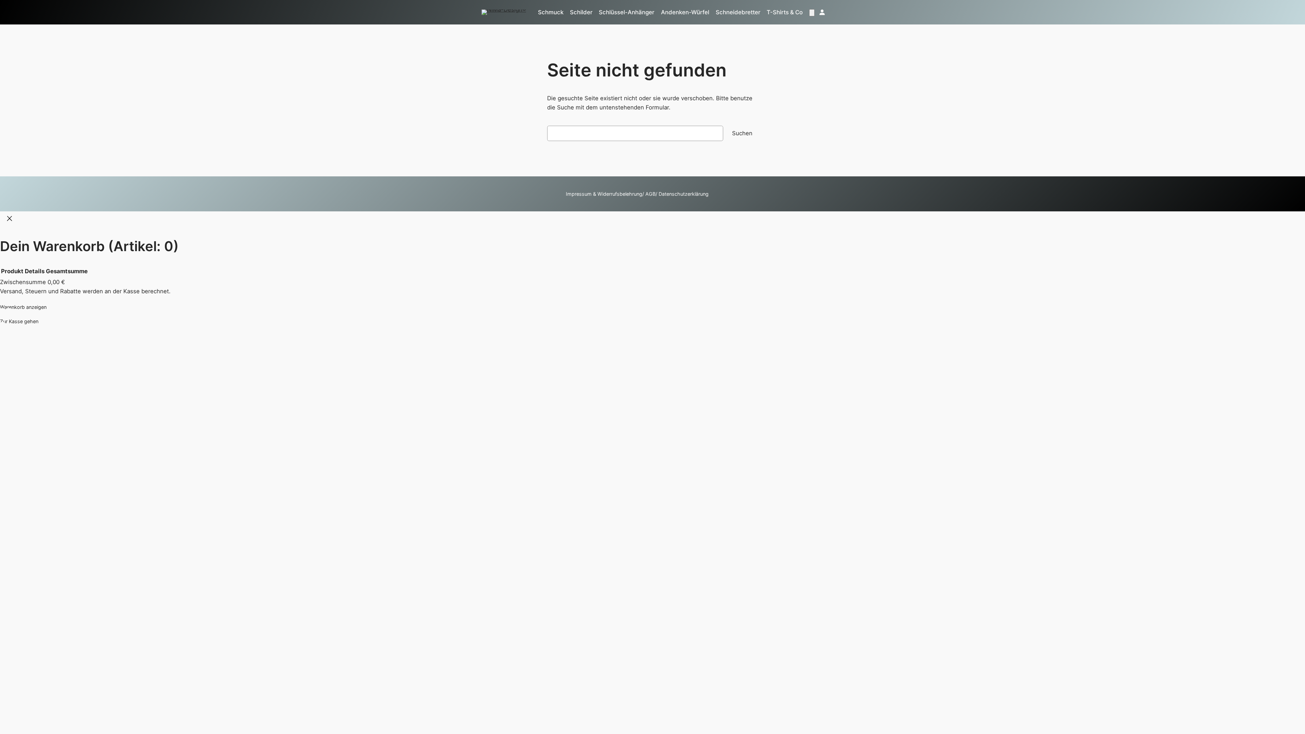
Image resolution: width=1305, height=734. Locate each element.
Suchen (742, 133)
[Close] (9, 219)
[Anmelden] (822, 12)
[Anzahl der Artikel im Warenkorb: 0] (812, 12)
